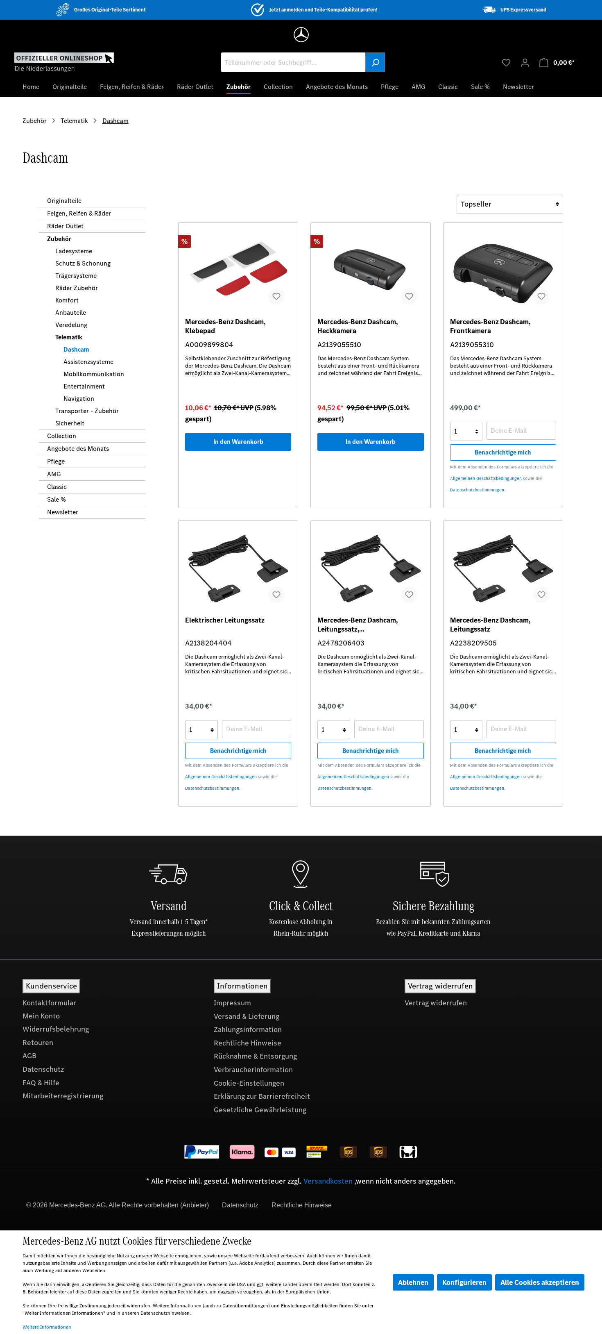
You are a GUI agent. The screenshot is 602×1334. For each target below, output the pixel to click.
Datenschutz (43, 1069)
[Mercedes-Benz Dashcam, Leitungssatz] (503, 568)
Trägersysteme (76, 275)
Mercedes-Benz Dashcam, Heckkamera (357, 326)
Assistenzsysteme (88, 361)
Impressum (232, 1003)
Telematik (68, 337)
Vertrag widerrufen (436, 1003)
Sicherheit (69, 423)
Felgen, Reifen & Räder (79, 213)
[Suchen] (375, 62)
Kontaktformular (49, 1003)
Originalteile (64, 200)
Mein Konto (41, 1016)
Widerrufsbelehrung (56, 1029)
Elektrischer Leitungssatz (225, 620)
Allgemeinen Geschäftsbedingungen (486, 478)
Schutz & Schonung (83, 263)
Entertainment (84, 386)
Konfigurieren (464, 1282)
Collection (61, 436)
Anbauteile (70, 312)
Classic (57, 486)
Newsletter (62, 512)
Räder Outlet (65, 226)
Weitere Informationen (47, 1327)
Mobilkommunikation (93, 374)
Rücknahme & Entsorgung (255, 1056)
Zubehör (59, 238)
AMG (54, 474)
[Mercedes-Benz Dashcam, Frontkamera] (503, 270)
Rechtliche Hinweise (247, 1043)
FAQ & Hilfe (41, 1083)
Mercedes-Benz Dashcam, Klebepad (225, 326)
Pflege (56, 461)
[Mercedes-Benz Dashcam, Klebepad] (238, 270)
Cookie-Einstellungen (249, 1083)
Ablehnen (413, 1282)
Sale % (56, 499)
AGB (29, 1056)
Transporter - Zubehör (87, 411)
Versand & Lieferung (246, 1016)
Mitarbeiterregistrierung (63, 1096)
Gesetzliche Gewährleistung (260, 1110)
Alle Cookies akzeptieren (539, 1282)
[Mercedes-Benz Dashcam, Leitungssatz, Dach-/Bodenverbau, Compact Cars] (370, 568)
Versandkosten (328, 1181)
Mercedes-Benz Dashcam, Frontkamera (490, 326)
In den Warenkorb (238, 441)
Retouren (38, 1043)
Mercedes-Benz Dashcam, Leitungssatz (490, 625)
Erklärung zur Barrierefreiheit (262, 1096)
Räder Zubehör (76, 288)
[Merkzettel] (506, 62)
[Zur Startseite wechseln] (64, 62)
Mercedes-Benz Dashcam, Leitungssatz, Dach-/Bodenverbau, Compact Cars (365, 625)
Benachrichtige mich (503, 452)
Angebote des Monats (78, 448)
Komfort (67, 300)
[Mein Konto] (525, 62)
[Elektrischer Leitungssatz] (238, 568)
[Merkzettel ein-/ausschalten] (276, 296)
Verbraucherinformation (253, 1070)
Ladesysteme (73, 251)
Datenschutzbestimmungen (477, 490)
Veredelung (71, 324)
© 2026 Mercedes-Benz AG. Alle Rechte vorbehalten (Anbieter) (117, 1205)
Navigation (78, 398)
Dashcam (76, 349)
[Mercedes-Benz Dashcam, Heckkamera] (370, 270)
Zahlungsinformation (248, 1029)
